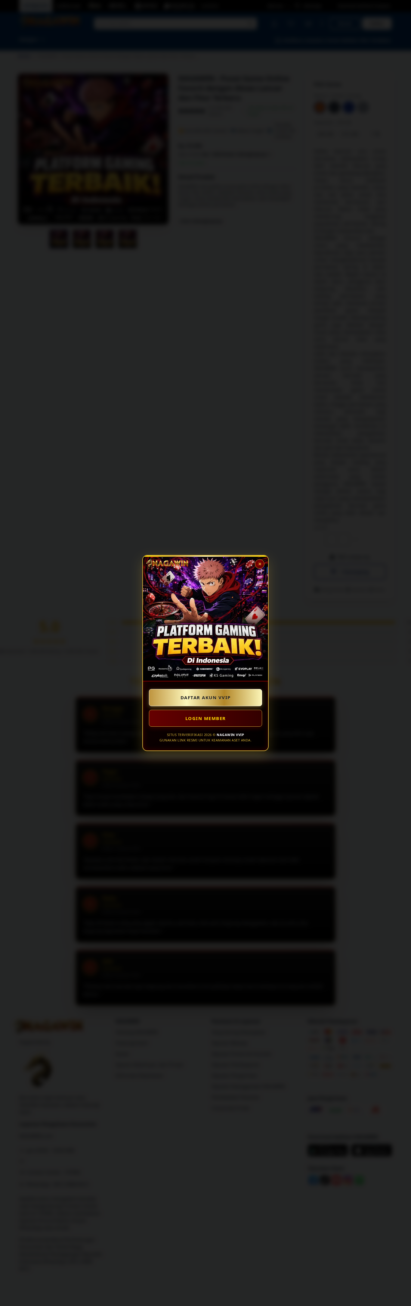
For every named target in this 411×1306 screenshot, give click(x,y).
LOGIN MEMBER (205, 718)
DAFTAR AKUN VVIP (206, 697)
